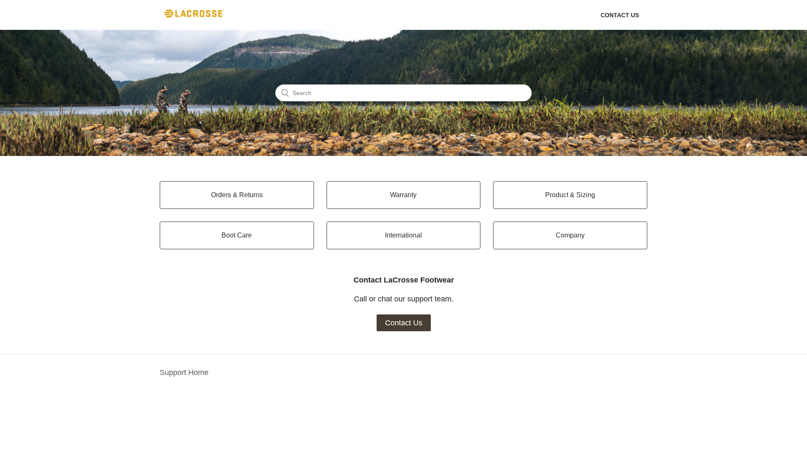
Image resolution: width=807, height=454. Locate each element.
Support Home (184, 372)
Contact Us (403, 323)
